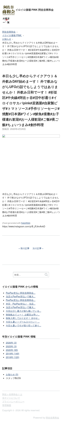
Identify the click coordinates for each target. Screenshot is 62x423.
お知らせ (6, 39)
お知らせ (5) (12, 374)
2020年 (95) (12, 350)
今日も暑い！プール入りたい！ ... (23, 321)
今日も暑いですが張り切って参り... (23, 325)
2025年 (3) (11, 346)
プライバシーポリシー (13, 401)
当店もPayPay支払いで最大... (20, 296)
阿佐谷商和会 (9, 31)
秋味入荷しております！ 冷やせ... (23, 318)
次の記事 (37, 248)
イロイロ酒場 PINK (12, 35)
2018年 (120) (12, 357)
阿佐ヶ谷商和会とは (12, 394)
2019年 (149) (12, 353)
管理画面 (6, 405)
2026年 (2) (11, 342)
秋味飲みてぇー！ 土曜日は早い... (23, 314)
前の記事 (25, 248)
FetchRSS (25, 223)
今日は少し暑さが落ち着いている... (23, 310)
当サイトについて (11, 397)
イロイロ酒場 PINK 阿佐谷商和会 (34, 9)
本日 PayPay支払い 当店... (20, 303)
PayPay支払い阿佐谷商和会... (20, 292)
